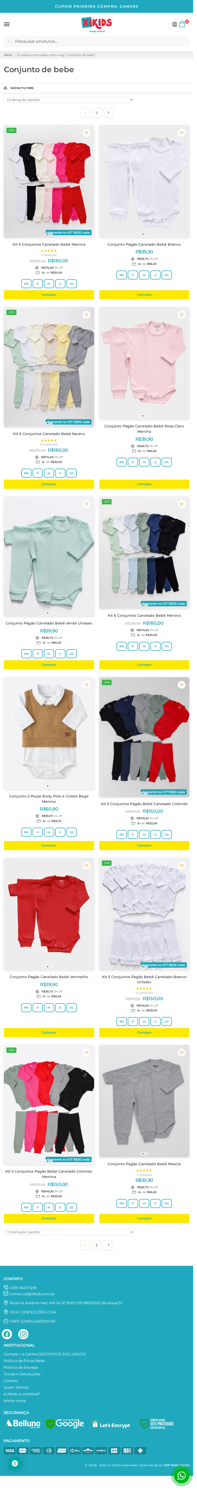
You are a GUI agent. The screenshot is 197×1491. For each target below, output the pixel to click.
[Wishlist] (86, 133)
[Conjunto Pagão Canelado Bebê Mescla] (144, 1101)
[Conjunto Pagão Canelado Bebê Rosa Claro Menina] (144, 363)
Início (8, 55)
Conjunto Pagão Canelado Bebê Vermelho (49, 977)
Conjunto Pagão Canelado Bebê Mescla (144, 1164)
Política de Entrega (21, 1367)
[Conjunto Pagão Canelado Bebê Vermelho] (49, 914)
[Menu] (11, 24)
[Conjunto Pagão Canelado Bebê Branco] (144, 181)
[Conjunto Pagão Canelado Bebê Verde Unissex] (49, 556)
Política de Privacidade (24, 1360)
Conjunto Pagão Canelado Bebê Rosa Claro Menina (144, 428)
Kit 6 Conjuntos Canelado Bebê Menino (144, 615)
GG (72, 284)
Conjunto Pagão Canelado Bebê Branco (144, 244)
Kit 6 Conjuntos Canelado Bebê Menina (49, 244)
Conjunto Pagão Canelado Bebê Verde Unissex (49, 623)
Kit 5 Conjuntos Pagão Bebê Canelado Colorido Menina (48, 1174)
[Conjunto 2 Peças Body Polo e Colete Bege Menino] (49, 733)
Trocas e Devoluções (22, 1374)
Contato (11, 1380)
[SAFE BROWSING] (65, 1427)
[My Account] (175, 24)
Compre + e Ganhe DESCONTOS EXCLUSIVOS (45, 1354)
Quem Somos (16, 1387)
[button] (182, 26)
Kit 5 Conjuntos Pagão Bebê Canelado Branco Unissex (144, 979)
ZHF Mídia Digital (177, 1465)
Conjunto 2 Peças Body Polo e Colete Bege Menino (49, 798)
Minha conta (15, 1400)
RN (26, 284)
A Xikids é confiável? (22, 1394)
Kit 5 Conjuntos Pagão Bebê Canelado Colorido (144, 804)
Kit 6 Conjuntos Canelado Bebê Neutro (49, 434)
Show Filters (22, 88)
